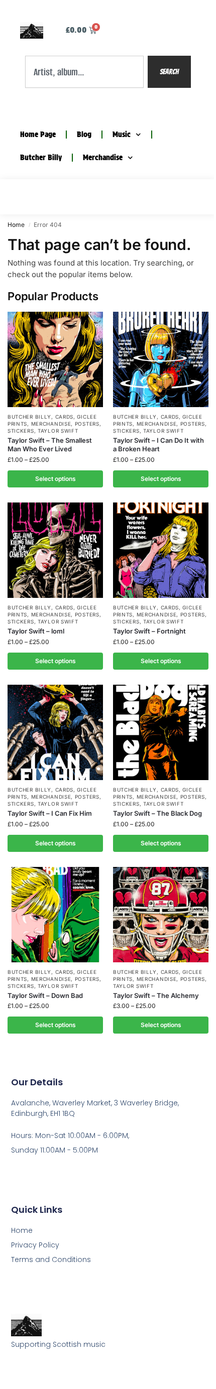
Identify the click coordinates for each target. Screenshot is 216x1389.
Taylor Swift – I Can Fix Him (50, 813)
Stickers (21, 431)
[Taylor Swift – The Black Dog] (160, 732)
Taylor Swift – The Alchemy (156, 995)
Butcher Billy (41, 157)
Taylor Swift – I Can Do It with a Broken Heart (158, 444)
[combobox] (84, 72)
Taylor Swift (58, 431)
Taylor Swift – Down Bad (45, 995)
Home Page (38, 134)
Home (16, 224)
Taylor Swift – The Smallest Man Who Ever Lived (50, 444)
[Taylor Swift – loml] (55, 550)
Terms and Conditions (51, 1259)
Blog (84, 134)
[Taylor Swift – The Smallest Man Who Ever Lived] (55, 359)
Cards (64, 417)
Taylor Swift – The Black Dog (157, 813)
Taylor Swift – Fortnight (149, 631)
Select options (55, 478)
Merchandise (103, 157)
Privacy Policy (35, 1245)
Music (122, 134)
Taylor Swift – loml (36, 631)
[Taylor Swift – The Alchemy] (160, 914)
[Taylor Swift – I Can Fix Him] (55, 732)
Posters (87, 424)
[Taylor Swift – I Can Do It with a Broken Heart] (160, 359)
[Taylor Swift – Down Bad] (55, 914)
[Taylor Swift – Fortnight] (160, 550)
